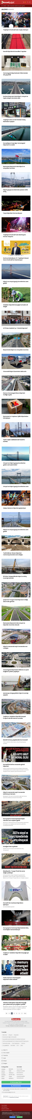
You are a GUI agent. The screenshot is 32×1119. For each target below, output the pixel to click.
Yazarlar (5, 1055)
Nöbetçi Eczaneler (21, 1071)
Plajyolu (10, 1034)
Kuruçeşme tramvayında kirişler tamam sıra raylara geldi (14, 819)
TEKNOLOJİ (11, 1072)
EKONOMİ (3, 1074)
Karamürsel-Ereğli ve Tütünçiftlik (9, 1037)
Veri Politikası (4, 1107)
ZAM (21, 1045)
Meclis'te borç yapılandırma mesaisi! (15, 740)
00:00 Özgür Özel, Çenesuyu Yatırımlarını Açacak (16, 6)
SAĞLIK (2, 1078)
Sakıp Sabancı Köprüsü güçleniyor (14, 508)
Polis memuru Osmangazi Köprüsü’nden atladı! (11, 978)
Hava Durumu (20, 1072)
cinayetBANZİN (5, 1045)
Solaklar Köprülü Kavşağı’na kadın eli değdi (15, 305)
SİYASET (3, 1073)
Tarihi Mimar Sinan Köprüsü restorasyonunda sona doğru (13, 554)
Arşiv (4, 1058)
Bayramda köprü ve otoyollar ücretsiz (15, 350)
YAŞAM (10, 1076)
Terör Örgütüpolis (15, 1043)
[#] (16, 1019)
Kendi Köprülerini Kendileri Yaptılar (14, 51)
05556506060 (17, 1086)
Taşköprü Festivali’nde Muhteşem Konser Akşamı (14, 235)
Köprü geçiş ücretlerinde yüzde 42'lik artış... (15, 190)
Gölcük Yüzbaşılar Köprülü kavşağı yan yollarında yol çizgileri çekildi (14, 1003)
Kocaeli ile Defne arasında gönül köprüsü (14, 765)
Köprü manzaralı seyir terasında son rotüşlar (15, 647)
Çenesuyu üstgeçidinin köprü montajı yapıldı (15, 694)
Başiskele (16, 1034)
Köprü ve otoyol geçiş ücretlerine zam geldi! (15, 282)
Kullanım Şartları (5, 1108)
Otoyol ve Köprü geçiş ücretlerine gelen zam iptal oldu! (14, 464)
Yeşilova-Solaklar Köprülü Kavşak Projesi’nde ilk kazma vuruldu (14, 717)
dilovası (23, 1043)
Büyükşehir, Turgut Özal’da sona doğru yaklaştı (14, 872)
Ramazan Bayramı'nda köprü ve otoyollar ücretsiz (14, 167)
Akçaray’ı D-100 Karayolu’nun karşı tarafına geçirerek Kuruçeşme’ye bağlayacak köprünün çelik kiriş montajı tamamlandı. (16, 824)
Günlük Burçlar (20, 1078)
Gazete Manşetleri (21, 1076)
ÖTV (17, 1045)
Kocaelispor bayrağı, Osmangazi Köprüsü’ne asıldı (14, 144)
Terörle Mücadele (6, 1043)
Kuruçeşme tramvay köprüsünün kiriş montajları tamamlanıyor (15, 929)
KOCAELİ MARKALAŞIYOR (8, 907)
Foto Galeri (6, 1052)
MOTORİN (12, 1045)
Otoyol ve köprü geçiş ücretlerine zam (16, 486)
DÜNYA (2, 1076)
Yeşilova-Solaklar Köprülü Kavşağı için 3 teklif (16, 953)
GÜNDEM (3, 1069)
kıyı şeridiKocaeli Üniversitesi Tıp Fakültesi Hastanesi (13, 1039)
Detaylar (12, 1117)
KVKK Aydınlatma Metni (6, 1110)
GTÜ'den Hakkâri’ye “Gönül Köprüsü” (15, 328)
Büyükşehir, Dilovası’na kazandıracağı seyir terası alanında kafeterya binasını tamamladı (15, 797)
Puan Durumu (20, 1074)
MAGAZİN (11, 1069)
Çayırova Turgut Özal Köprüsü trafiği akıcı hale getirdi (15, 600)
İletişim (5, 1063)
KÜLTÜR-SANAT (12, 1074)
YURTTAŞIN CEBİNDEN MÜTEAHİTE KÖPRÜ (14, 440)
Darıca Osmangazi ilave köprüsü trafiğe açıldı (14, 394)
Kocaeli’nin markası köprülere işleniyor (13, 904)
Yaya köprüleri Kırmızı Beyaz (12, 213)
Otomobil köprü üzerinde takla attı (14, 371)
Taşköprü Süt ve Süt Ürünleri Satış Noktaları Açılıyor (14, 120)
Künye (5, 1061)
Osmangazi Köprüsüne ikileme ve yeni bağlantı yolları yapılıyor (16, 670)
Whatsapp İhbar (17, 1082)
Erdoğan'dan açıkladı (10, 846)
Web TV (5, 1050)
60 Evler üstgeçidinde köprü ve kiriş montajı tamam (15, 577)
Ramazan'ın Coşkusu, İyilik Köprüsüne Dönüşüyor (15, 417)
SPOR (10, 1071)
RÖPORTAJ (11, 1078)
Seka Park (4, 1034)
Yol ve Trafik (19, 1069)
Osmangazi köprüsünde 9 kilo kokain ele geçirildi (15, 74)
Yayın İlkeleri (4, 1105)
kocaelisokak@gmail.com (9, 1092)
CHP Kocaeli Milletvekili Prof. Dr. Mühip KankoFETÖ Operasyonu (15, 1041)
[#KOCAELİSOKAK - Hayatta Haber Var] (7, 2)
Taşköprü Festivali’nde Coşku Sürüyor (15, 30)
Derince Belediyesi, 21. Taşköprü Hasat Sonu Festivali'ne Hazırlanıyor (16, 259)
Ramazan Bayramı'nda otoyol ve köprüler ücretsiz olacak (14, 624)
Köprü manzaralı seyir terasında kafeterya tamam (14, 793)
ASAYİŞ (3, 1071)
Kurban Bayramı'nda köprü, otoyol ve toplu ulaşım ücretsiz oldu (15, 97)
